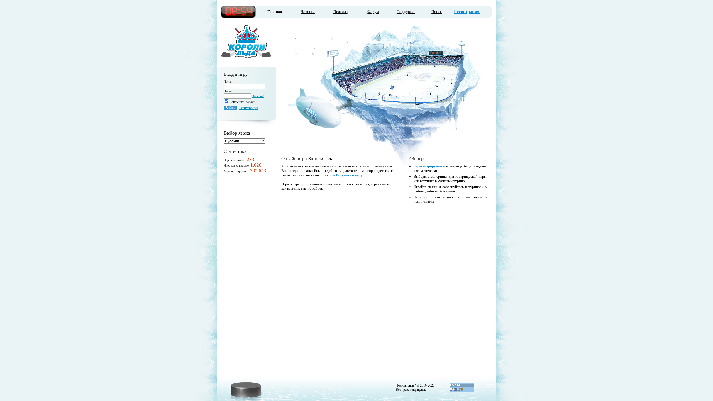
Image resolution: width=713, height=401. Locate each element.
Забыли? (258, 96)
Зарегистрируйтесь (429, 166)
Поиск (436, 12)
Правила (340, 12)
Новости (308, 12)
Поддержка (406, 12)
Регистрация (467, 11)
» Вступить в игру (347, 175)
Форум (373, 12)
